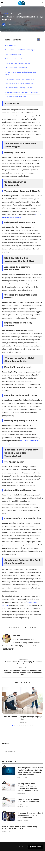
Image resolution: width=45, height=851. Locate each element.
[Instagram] (16, 846)
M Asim (16, 635)
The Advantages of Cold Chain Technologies (22, 92)
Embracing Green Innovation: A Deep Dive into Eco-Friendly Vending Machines (30, 815)
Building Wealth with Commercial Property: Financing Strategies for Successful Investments (27, 787)
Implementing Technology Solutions (20, 88)
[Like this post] (25, 627)
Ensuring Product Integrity (17, 97)
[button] (4, 706)
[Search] (43, 3)
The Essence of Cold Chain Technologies (21, 50)
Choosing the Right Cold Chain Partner (21, 83)
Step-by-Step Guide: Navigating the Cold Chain (20, 73)
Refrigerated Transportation (18, 67)
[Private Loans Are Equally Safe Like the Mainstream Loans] (8, 802)
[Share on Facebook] (28, 627)
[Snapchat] (25, 846)
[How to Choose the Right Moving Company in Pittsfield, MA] (22, 700)
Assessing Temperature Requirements (21, 79)
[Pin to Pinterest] (32, 627)
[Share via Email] (34, 627)
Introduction (11, 45)
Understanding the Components (18, 59)
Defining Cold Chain (15, 54)
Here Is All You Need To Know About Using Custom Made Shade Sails (19, 828)
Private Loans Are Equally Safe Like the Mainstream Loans (28, 801)
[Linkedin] (19, 846)
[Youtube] (22, 846)
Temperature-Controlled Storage (19, 63)
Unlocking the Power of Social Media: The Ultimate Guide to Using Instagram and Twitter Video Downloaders (30, 771)
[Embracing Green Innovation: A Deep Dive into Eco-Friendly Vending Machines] (8, 816)
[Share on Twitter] (30, 627)
